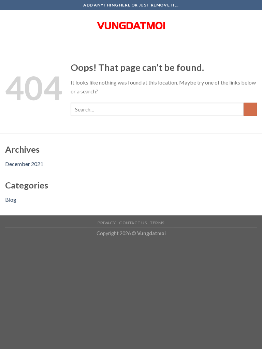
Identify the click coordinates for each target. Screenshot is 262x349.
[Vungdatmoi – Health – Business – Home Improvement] (131, 25)
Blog (10, 199)
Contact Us (133, 222)
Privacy (107, 222)
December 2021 (24, 164)
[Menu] (9, 25)
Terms (157, 222)
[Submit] (250, 109)
